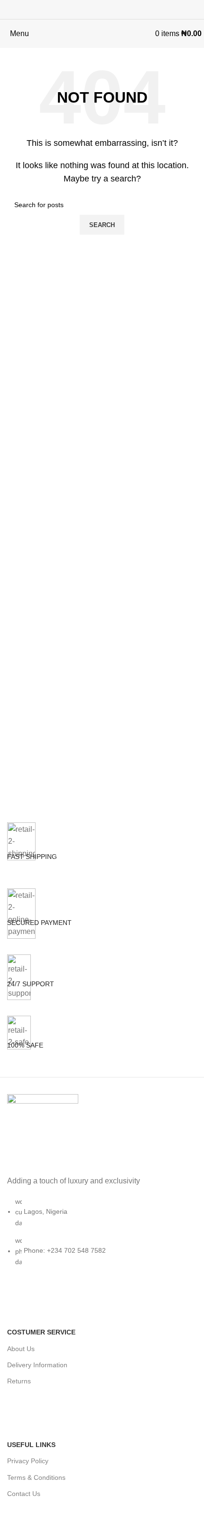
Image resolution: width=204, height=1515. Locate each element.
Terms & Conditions (36, 1477)
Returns (19, 1381)
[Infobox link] (102, 855)
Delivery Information (37, 1365)
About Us (21, 1349)
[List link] (102, 1192)
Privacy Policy (27, 1461)
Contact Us (23, 1493)
